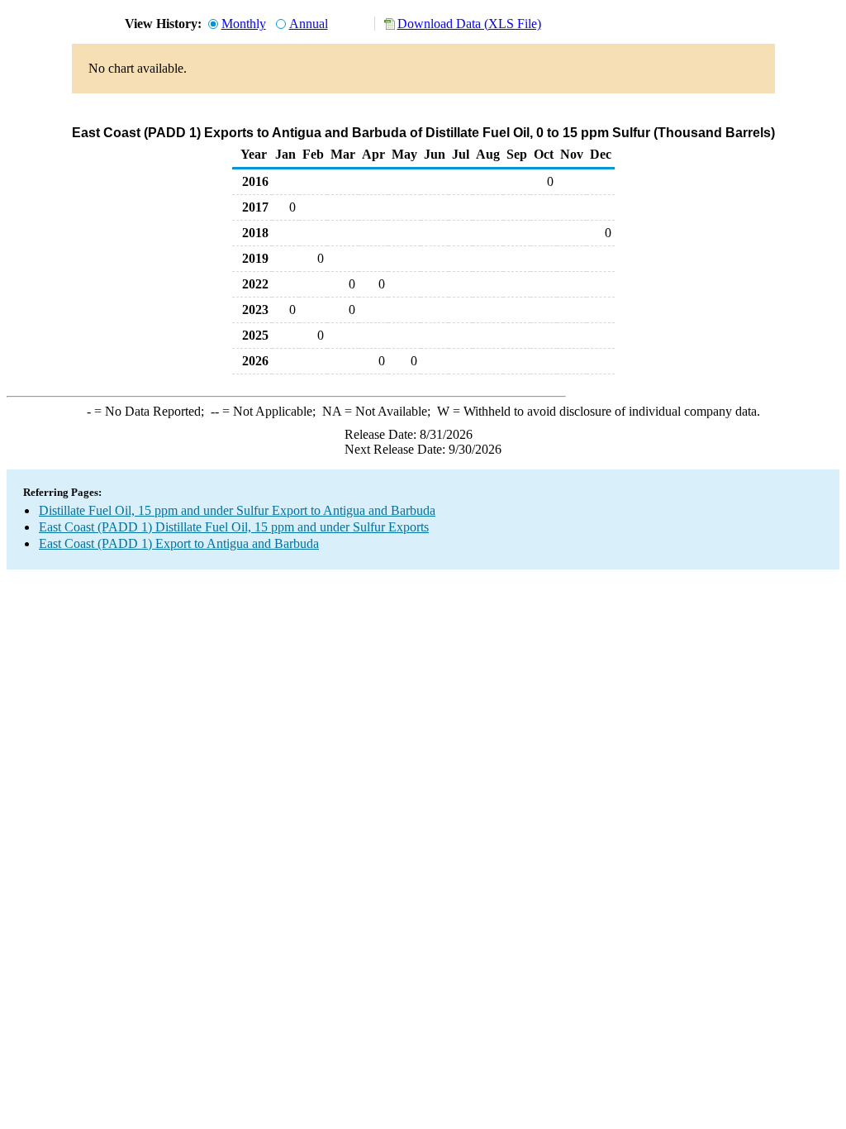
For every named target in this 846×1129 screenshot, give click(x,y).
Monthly (243, 24)
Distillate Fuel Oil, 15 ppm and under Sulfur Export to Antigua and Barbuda (237, 510)
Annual (308, 24)
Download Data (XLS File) (469, 24)
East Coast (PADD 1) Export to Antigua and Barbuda (179, 543)
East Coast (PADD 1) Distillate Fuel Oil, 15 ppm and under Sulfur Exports (234, 527)
